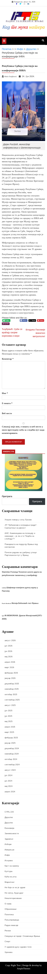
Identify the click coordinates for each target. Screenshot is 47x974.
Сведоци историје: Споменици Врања (22, 936)
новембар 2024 (12, 754)
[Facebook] (17, 4)
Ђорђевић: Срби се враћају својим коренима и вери (12, 332)
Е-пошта (7, 403)
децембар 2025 (12, 684)
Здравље (9, 839)
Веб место (7, 413)
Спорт (7, 941)
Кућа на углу (11, 877)
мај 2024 (9, 786)
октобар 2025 (11, 694)
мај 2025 (9, 721)
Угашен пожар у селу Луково (18, 520)
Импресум (9, 850)
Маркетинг (9, 882)
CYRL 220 (9, 812)
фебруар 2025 (11, 738)
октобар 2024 (11, 759)
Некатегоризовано (13, 898)
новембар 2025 (12, 689)
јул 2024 (8, 775)
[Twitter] (21, 4)
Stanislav (6, 572)
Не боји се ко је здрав (15, 887)
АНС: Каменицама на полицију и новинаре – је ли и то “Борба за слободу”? (20, 536)
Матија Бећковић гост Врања (25, 603)
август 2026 (10, 640)
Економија (9, 828)
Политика (9, 914)
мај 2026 (9, 656)
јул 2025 (8, 710)
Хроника (8, 952)
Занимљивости (12, 833)
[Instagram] (25, 4)
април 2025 (10, 727)
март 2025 (9, 732)
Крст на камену (12, 866)
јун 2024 (8, 781)
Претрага (7, 496)
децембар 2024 (12, 748)
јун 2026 (8, 651)
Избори (8, 844)
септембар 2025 (12, 700)
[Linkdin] (28, 4)
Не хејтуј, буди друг (14, 893)
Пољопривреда (12, 920)
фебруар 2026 (11, 673)
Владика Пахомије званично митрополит (35, 333)
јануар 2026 (10, 678)
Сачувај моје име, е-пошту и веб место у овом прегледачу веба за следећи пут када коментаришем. (23, 429)
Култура (8, 871)
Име (5, 393)
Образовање (11, 909)
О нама (8, 904)
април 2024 (10, 792)
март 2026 (9, 667)
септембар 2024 (12, 764)
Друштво (6, 323)
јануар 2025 (10, 743)
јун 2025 (8, 716)
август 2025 (10, 705)
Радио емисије (11, 925)
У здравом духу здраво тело (18, 947)
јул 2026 (8, 646)
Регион (8, 931)
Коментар (8, 359)
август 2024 (10, 770)
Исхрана (9, 860)
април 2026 (10, 662)
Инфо (7, 855)
